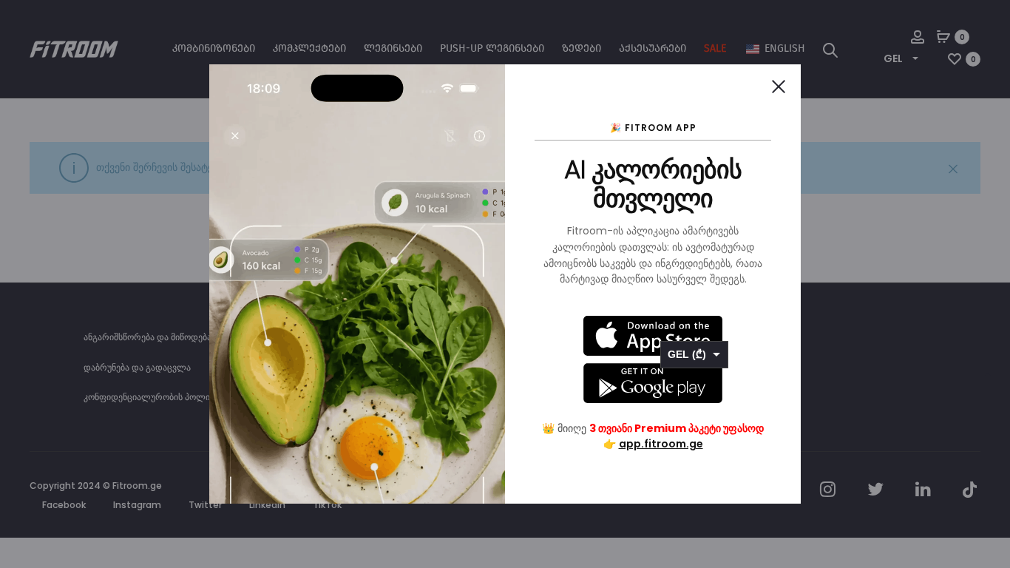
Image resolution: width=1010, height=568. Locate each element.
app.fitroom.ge (661, 443)
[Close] (778, 86)
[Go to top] (987, 379)
